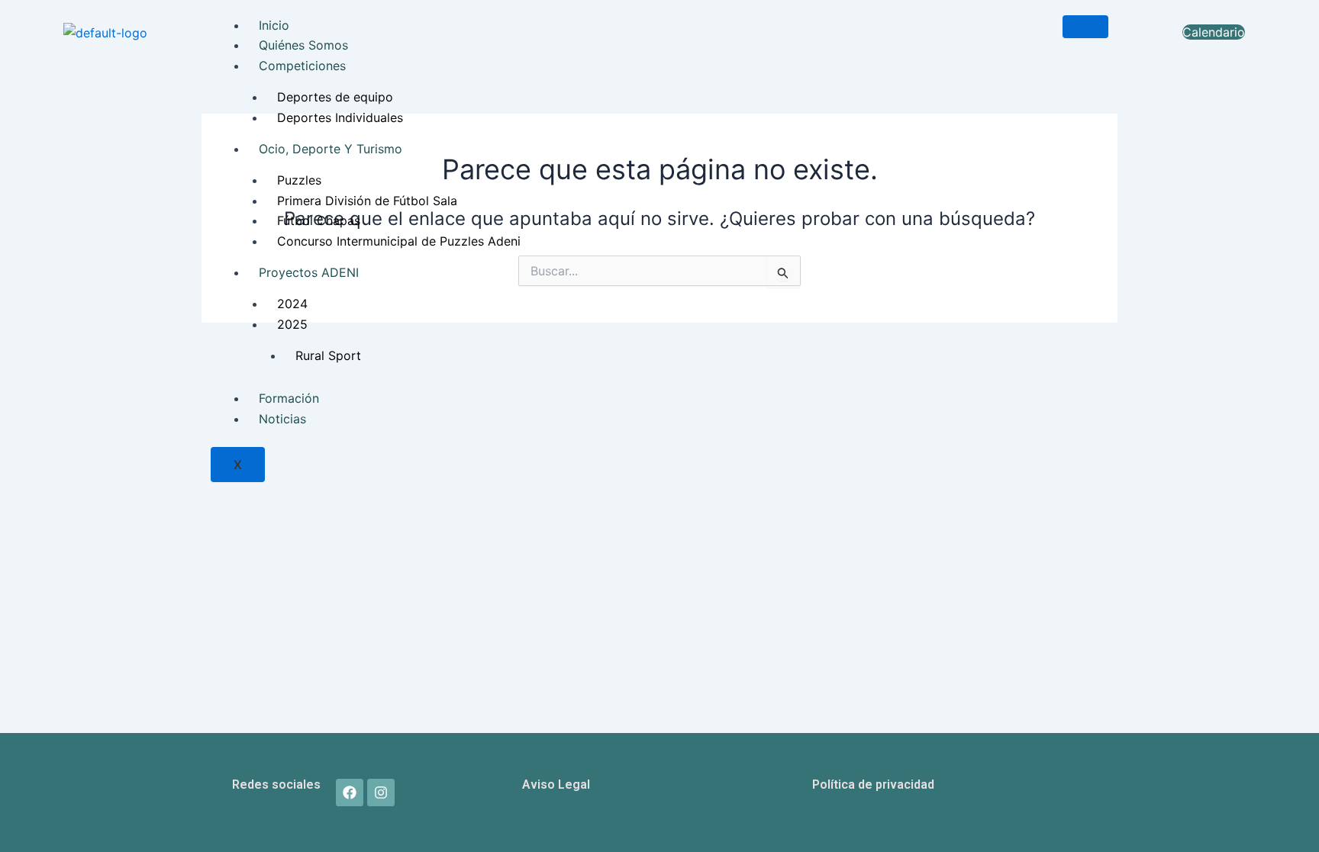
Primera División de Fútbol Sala (367, 200)
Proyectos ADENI (309, 272)
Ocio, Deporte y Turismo (330, 148)
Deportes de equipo (335, 96)
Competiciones (302, 65)
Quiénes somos (303, 45)
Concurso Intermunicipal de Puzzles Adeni (399, 241)
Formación (289, 398)
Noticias (282, 418)
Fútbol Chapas (318, 220)
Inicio (274, 25)
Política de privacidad (873, 784)
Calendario (1213, 32)
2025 (292, 324)
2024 (292, 303)
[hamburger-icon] (1085, 26)
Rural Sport (328, 355)
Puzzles (299, 180)
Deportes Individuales (340, 117)
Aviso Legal (556, 784)
